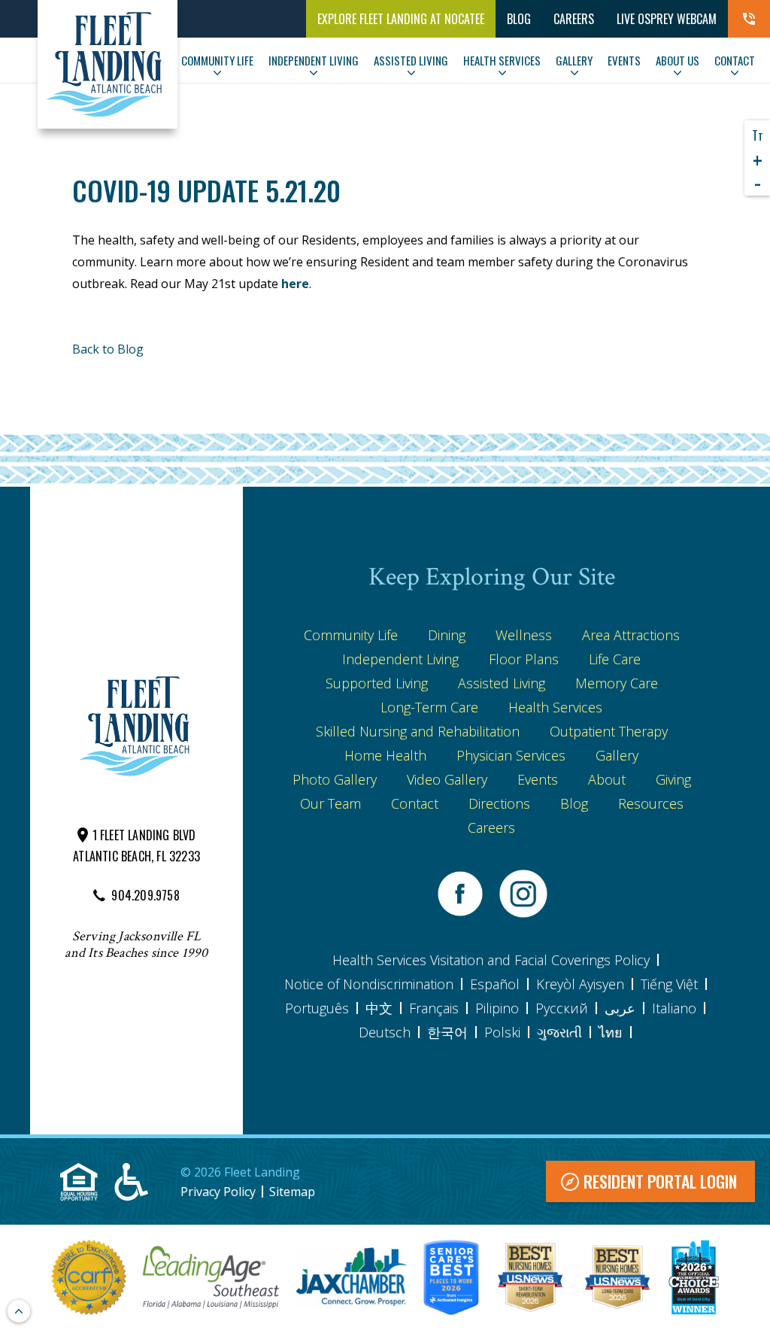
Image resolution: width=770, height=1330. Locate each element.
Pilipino (497, 1008)
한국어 (447, 1032)
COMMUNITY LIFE (217, 60)
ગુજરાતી (559, 1032)
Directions (499, 803)
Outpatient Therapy (609, 731)
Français (434, 1008)
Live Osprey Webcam (667, 19)
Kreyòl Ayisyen (580, 984)
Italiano (674, 1008)
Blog (574, 803)
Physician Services (510, 755)
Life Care (615, 659)
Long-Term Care (429, 707)
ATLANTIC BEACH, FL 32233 (136, 856)
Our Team (330, 803)
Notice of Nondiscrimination (368, 984)
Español (495, 984)
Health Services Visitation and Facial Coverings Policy (491, 960)
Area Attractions (631, 635)
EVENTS (624, 60)
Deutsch (385, 1032)
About (607, 779)
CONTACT (734, 60)
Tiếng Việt (669, 984)
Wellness (524, 635)
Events (537, 779)
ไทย (611, 1032)
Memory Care (616, 683)
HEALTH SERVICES (502, 60)
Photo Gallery (335, 779)
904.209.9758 (145, 895)
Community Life (351, 635)
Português (317, 1008)
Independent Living (400, 659)
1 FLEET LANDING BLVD (144, 835)
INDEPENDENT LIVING (313, 60)
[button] (749, 19)
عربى (620, 1008)
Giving (673, 779)
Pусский (561, 1008)
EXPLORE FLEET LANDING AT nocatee (400, 19)
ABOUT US (677, 60)
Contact (414, 803)
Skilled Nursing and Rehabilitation (418, 731)
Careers (573, 19)
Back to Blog (108, 349)
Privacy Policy (218, 1192)
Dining (446, 635)
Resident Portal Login (660, 1181)
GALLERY (574, 60)
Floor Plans (524, 659)
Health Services (555, 707)
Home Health (385, 755)
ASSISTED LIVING (411, 60)
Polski (502, 1032)
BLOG (519, 19)
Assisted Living (501, 683)
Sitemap (292, 1192)
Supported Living (377, 683)
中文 (379, 1008)
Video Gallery (447, 779)
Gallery (617, 755)
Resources (651, 803)
